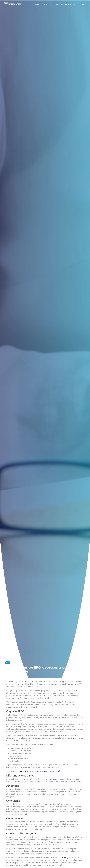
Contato (82, 4)
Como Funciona (46, 4)
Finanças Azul (68, 858)
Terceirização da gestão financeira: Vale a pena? (39, 771)
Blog (75, 4)
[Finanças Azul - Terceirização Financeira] (13, 3)
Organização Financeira (62, 4)
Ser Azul (36, 4)
